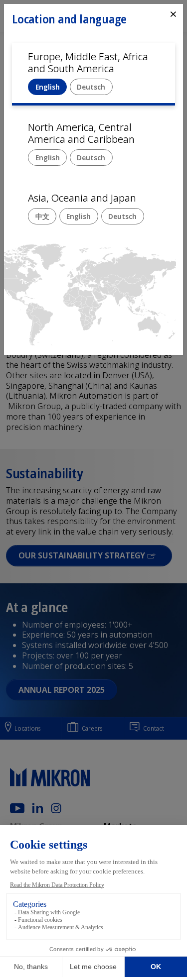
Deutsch (91, 87)
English (47, 87)
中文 (42, 216)
